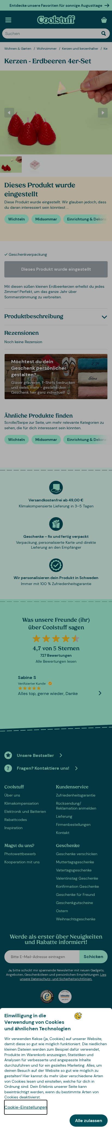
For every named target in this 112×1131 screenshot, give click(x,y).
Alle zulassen (88, 1120)
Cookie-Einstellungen (25, 1107)
